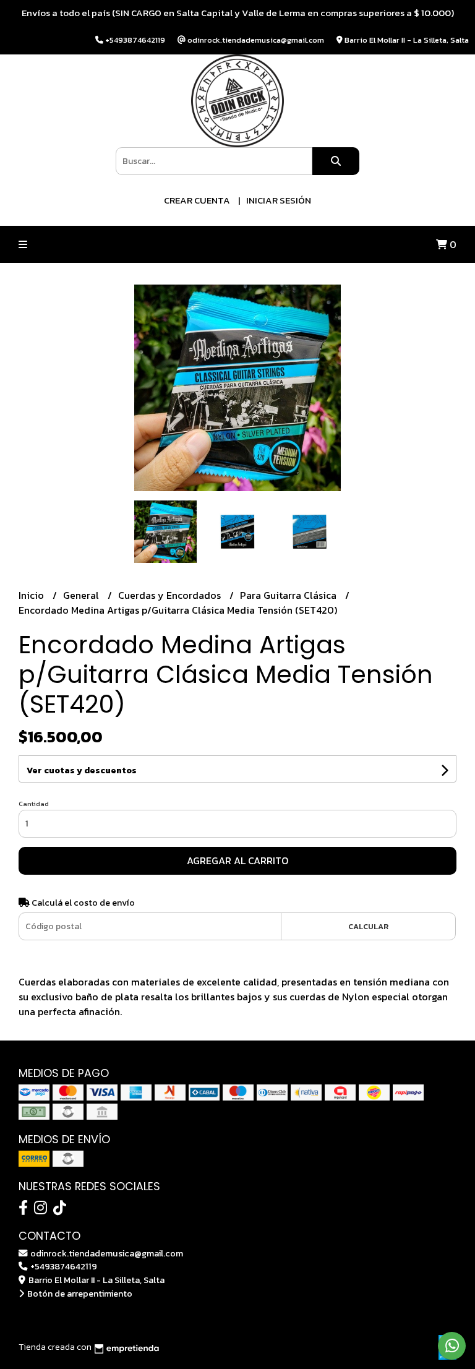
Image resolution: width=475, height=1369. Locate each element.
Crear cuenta (197, 200)
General (82, 595)
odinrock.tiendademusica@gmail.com (105, 1253)
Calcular (368, 926)
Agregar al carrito (237, 860)
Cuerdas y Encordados (170, 595)
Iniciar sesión (278, 200)
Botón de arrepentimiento (78, 1293)
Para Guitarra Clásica (289, 595)
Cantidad (34, 804)
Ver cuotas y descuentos (82, 770)
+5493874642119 (62, 1266)
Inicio (32, 595)
